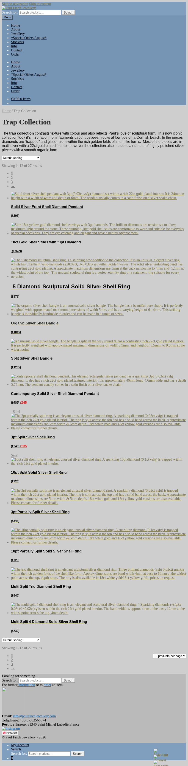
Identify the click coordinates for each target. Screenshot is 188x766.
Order (15, 54)
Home (15, 25)
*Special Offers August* (29, 38)
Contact (16, 50)
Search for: (10, 12)
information (26, 685)
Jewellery (18, 34)
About (15, 29)
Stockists (17, 42)
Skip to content (40, 4)
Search (16, 749)
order (47, 685)
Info (14, 46)
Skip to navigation (15, 4)
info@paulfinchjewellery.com (34, 716)
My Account (20, 745)
